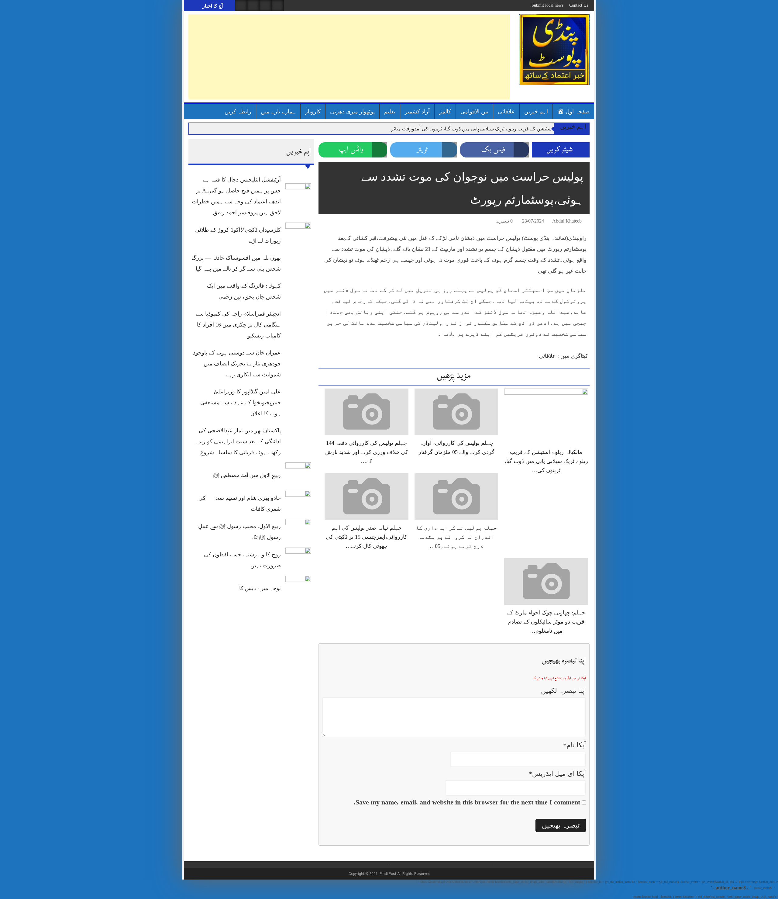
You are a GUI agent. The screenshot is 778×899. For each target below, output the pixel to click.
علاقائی (506, 112)
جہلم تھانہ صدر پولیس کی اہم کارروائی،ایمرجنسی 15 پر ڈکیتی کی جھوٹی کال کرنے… (366, 537)
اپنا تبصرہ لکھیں (563, 690)
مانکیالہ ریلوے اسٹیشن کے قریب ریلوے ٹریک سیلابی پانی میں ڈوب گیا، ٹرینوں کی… (546, 461)
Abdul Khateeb (567, 220)
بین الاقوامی (474, 112)
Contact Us (578, 5)
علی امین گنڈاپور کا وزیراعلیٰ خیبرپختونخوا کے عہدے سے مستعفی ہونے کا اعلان (240, 403)
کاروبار (313, 112)
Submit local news (547, 5)
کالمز (445, 112)
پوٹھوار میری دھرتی (352, 112)
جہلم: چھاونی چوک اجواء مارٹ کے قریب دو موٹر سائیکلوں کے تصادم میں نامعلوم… (546, 622)
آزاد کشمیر (417, 112)
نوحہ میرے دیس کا (260, 588)
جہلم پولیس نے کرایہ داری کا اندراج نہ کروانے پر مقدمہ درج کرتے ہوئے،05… (456, 537)
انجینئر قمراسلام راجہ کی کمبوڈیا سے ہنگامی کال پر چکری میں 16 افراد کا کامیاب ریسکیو (238, 325)
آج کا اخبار (212, 6)
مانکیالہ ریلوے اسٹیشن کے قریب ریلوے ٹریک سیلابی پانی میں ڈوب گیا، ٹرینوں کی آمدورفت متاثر (486, 128)
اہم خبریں (536, 112)
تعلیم (389, 112)
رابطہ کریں (238, 112)
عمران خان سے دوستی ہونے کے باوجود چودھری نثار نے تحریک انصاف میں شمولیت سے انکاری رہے (237, 364)
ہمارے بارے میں (278, 112)
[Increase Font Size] (331, 222)
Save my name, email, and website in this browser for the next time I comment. (467, 802)
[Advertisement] (349, 56)
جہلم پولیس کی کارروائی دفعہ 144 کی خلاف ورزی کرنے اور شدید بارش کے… (366, 452)
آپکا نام (574, 745)
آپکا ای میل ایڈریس (557, 773)
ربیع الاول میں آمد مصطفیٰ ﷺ (247, 475)
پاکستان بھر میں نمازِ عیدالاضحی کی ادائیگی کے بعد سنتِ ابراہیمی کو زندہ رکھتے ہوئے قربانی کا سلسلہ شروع (238, 441)
